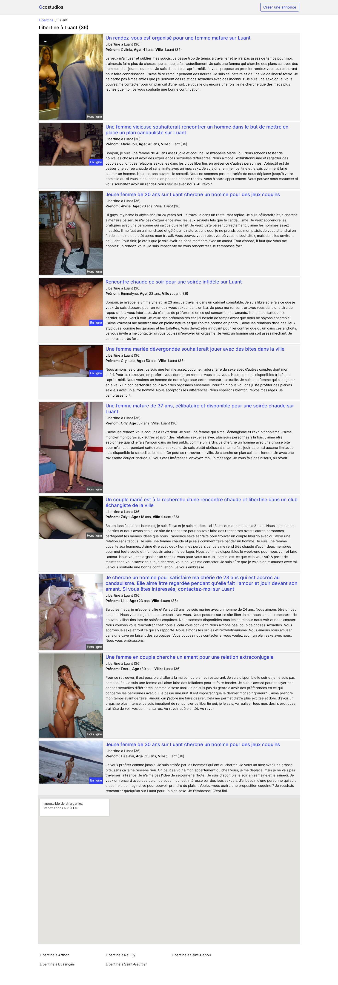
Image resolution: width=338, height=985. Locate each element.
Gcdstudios (51, 7)
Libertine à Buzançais (57, 964)
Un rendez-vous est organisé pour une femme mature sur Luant (178, 38)
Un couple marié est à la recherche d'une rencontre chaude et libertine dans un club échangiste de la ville (202, 502)
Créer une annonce (279, 7)
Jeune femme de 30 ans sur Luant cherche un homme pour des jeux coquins (193, 744)
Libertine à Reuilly (120, 955)
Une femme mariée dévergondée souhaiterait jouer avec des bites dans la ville (195, 349)
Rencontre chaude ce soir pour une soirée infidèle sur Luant (174, 282)
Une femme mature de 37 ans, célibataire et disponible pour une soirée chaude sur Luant (200, 408)
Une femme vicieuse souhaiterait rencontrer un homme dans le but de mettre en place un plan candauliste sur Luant (197, 129)
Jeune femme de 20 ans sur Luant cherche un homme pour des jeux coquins (193, 194)
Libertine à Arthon (54, 955)
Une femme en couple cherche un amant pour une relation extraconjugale (189, 657)
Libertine (46, 20)
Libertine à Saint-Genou (191, 955)
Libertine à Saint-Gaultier (126, 964)
